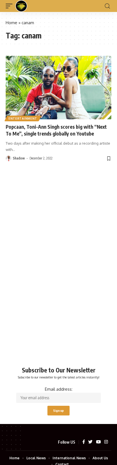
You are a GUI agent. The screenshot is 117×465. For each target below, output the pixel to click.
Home (11, 22)
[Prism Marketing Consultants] (21, 6)
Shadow (19, 158)
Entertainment (23, 118)
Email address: (58, 389)
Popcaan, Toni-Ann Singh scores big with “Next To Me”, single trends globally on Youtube (56, 130)
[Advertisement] (58, 280)
